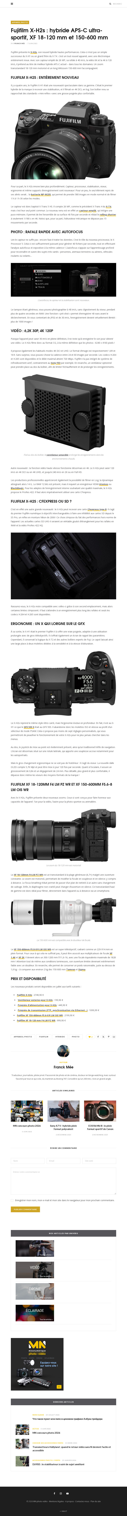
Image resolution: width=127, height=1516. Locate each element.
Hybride (60, 1037)
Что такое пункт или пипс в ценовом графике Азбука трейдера (67, 1418)
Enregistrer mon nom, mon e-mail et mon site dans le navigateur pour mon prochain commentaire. (64, 1200)
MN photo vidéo (40, 1501)
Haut (64, 1511)
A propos (69, 1501)
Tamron (70, 969)
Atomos (103, 484)
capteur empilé (87, 210)
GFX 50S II (29, 727)
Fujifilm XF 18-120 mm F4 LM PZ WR (36, 1020)
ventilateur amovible (57, 454)
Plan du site (96, 1501)
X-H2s (34, 52)
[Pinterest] (108, 1036)
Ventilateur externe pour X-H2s (35, 1000)
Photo (76, 1037)
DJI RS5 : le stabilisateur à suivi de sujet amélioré (58, 1464)
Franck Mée (19, 43)
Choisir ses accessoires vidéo (48, 1443)
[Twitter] (103, 1036)
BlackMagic (17, 488)
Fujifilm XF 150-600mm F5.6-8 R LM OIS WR (40, 1015)
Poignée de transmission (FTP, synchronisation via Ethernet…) (53, 1010)
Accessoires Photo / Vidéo (46, 1460)
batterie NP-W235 (41, 194)
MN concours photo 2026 (27, 1125)
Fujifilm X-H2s (24, 994)
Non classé (38, 1415)
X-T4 (108, 206)
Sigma (81, 969)
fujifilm (43, 1037)
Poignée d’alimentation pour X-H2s (37, 1005)
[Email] (114, 1036)
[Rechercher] (110, 4)
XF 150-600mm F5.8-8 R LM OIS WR (32, 949)
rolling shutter (108, 214)
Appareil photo (20, 22)
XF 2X (21, 957)
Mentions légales (56, 1501)
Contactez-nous (82, 1501)
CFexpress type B (97, 509)
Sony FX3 (55, 362)
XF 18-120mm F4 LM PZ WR (28, 874)
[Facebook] (98, 1036)
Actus (36, 1429)
